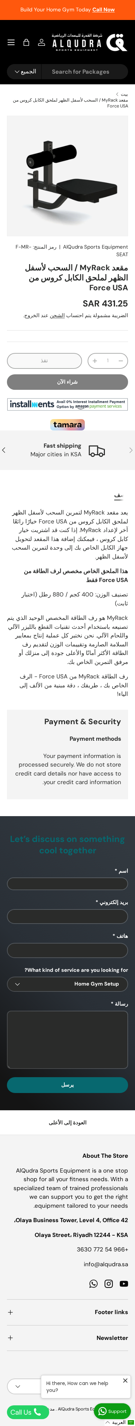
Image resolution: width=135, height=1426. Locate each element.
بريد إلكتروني (114, 902)
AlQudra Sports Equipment (95, 246)
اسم (123, 870)
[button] (26, 42)
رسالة (121, 1003)
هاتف (122, 936)
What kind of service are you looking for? (76, 970)
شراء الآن (67, 381)
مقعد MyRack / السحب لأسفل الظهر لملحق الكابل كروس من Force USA (70, 103)
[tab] (121, 495)
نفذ (44, 360)
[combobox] (67, 71)
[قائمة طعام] (11, 42)
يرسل (67, 1084)
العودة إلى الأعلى (68, 1122)
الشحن (57, 315)
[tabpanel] (67, 603)
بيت (124, 94)
